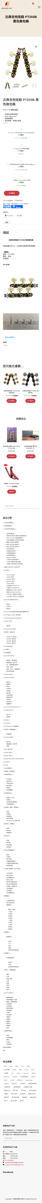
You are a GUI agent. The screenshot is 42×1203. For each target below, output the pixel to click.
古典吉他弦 (9, 783)
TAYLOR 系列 (10, 575)
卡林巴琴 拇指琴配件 (12, 559)
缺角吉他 (22, 1094)
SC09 (5, 1080)
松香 (9, 964)
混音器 (8, 691)
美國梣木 (6, 1097)
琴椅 (7, 1035)
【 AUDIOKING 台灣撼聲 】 (11, 726)
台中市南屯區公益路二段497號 (14, 1162)
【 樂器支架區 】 (8, 1031)
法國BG (6, 1094)
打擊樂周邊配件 (11, 861)
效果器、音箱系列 (11, 886)
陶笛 (7, 987)
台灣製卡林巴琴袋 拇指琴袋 (14, 564)
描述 (6, 222)
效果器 (8, 814)
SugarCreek (29, 1080)
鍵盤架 (8, 1021)
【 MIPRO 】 (7, 836)
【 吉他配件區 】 (18, 200)
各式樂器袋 (9, 888)
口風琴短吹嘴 (17, 1087)
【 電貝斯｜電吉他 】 (9, 632)
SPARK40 (20, 1080)
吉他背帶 (9, 890)
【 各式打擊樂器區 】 (9, 850)
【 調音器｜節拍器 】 (9, 771)
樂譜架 (8, 1017)
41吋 (22, 1066)
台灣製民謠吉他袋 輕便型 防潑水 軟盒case (22, 164)
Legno (18, 1073)
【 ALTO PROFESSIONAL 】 (12, 707)
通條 (9, 948)
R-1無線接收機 (24, 1076)
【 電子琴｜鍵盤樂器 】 (10, 729)
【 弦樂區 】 (6, 953)
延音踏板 (9, 734)
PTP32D (14, 1076)
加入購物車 (12, 193)
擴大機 (8, 693)
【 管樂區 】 (6, 932)
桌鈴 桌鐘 (9, 979)
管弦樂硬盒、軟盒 (11, 999)
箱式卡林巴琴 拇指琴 (12, 544)
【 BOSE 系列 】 (8, 755)
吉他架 (8, 1012)
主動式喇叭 (9, 695)
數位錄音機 (9, 818)
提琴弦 (8, 788)
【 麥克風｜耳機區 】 (9, 824)
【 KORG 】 (6, 720)
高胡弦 (10, 916)
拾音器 (8, 800)
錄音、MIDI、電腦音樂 (13, 669)
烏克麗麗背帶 (10, 893)
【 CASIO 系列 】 (8, 710)
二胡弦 (10, 920)
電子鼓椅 (9, 859)
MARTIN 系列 (10, 581)
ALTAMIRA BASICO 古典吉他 (15, 596)
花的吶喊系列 (10, 549)
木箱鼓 (8, 857)
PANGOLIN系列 (11, 557)
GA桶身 (6, 1073)
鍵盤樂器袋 (9, 997)
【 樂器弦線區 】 (8, 774)
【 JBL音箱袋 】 (8, 768)
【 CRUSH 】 (7, 723)
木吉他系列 (9, 873)
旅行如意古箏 (10, 903)
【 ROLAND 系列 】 (9, 655)
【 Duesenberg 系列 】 (10, 629)
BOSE (14, 1069)
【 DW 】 (6, 765)
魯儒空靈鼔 (9, 865)
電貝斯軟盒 (9, 1008)
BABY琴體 (7, 1069)
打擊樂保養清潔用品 (12, 863)
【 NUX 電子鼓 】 (8, 749)
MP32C (34, 1073)
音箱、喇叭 (9, 667)
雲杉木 (6, 1100)
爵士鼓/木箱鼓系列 (11, 884)
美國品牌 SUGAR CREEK (14, 590)
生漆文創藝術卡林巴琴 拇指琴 (15, 540)
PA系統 (8, 688)
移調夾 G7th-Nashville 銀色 (22, 180)
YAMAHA (14, 1083)
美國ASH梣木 (32, 1094)
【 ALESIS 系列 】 (8, 737)
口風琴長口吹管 (28, 1087)
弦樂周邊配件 (10, 958)
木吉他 (8, 203)
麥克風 (8, 699)
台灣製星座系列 (11, 553)
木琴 (7, 976)
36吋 (11, 1066)
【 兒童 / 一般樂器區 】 (10, 970)
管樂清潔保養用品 (13, 950)
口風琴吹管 (7, 1087)
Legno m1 (26, 1073)
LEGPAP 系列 (10, 579)
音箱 (7, 746)
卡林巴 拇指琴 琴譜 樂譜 (13, 561)
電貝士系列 (9, 880)
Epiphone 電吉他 (11, 636)
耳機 (7, 686)
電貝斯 (8, 625)
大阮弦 (10, 924)
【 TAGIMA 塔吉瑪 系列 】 (11, 599)
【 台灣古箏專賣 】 (8, 522)
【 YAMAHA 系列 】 (9, 677)
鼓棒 (7, 854)
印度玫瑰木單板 (32, 1083)
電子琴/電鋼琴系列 (11, 882)
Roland (33, 1076)
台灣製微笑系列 (11, 551)
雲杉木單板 (14, 1100)
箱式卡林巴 (14, 1094)
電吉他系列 (9, 875)
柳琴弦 (10, 927)
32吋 (5, 1066)
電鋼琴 (8, 684)
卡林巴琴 (22, 1083)
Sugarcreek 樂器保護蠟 (22, 148)
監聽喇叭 (9, 704)
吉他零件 (26, 203)
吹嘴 (9, 941)
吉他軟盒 (9, 1006)
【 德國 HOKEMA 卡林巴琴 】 (12, 567)
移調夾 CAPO (10, 797)
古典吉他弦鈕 (14, 203)
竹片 (9, 943)
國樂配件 (9, 905)
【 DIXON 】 (7, 762)
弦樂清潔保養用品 (13, 967)
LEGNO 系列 (10, 583)
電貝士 (8, 604)
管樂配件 (9, 937)
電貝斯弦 (9, 785)
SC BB (12, 1080)
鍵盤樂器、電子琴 (11, 662)
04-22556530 (9, 1160)
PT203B (21, 203)
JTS (12, 1073)
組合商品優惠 (7, 1047)
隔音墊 (8, 1025)
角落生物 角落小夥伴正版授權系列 (16, 536)
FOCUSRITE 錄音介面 (13, 820)
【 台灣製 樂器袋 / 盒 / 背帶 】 (12, 868)
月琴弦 (10, 914)
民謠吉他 (9, 701)
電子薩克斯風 (10, 671)
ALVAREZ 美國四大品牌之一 (14, 594)
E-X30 (26, 1069)
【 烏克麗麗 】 (7, 652)
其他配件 (9, 847)
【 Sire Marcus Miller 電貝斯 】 (12, 615)
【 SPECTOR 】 (8, 621)
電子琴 (8, 714)
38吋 (16, 1066)
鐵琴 (7, 974)
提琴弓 (10, 962)
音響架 (8, 1019)
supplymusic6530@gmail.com (14, 1164)
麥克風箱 (9, 1010)
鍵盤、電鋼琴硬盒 (11, 1002)
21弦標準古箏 (10, 900)
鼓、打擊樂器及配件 (12, 665)
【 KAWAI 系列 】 (8, 674)
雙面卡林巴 (33, 1097)
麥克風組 (9, 845)
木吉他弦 (9, 779)
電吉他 (8, 608)
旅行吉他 (23, 1090)
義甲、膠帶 (11, 909)
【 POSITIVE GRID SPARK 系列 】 (13, 759)
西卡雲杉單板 (15, 1097)
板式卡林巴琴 (32, 1090)
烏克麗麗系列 (10, 877)
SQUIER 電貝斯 (11, 639)
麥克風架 (9, 1015)
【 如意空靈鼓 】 (8, 526)
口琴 (7, 981)
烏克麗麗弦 (9, 790)
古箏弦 (10, 918)
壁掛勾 (8, 1023)
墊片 (9, 945)
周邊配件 (9, 832)
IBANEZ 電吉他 (11, 643)
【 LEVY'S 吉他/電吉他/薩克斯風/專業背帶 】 (16, 611)
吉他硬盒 (9, 1004)
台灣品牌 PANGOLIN (12, 585)
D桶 (20, 1069)
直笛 (7, 983)
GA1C (32, 1069)
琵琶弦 (10, 929)
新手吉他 (15, 1090)
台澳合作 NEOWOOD (12, 588)
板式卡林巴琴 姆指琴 (12, 546)
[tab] (6, 222)
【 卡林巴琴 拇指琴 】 (9, 529)
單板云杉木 (7, 1090)
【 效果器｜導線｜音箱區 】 (11, 807)
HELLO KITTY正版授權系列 (14, 538)
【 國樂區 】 (6, 896)
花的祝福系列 (10, 533)
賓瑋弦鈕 (24, 1097)
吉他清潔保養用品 (11, 802)
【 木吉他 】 (6, 570)
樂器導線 (9, 816)
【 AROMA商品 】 (8, 646)
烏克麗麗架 (9, 1037)
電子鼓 (8, 742)
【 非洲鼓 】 (6, 649)
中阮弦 (10, 922)
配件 (7, 989)
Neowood (6, 1076)
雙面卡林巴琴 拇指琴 (12, 542)
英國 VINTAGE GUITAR (13, 592)
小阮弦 (10, 911)
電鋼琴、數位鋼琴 (11, 660)
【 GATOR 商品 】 (8, 993)
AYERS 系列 (10, 577)
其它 (4, 1050)
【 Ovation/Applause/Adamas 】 (13, 618)
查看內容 (11, 491)
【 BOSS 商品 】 (8, 752)
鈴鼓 (7, 985)
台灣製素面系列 (11, 555)
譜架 (7, 1040)
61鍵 (28, 1066)
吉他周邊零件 (9, 200)
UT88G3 (6, 1083)
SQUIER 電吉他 (11, 641)
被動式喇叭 (9, 697)
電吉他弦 (9, 781)
